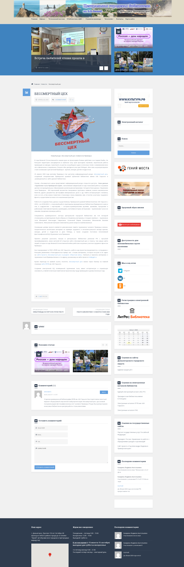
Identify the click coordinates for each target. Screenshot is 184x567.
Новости (44, 84)
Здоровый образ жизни (133, 207)
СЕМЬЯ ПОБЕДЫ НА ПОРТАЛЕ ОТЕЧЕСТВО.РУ (48, 311)
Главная (34, 19)
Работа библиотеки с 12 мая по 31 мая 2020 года (93, 312)
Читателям (109, 19)
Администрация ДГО (125, 370)
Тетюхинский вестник (57, 19)
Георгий (120, 486)
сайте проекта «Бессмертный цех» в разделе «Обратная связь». (60, 255)
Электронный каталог (132, 122)
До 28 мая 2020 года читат (132, 555)
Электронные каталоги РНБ (128, 410)
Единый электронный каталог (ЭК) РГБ (131, 392)
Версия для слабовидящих (131, 224)
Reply (104, 392)
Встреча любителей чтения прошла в (51, 370)
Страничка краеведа (93, 19)
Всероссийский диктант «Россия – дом (131, 46)
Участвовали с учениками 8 (132, 545)
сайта (43, 264)
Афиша (42, 19)
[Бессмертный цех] (71, 128)
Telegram (126, 271)
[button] (50, 555)
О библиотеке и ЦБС (74, 19)
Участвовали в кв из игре (132, 536)
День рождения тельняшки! (126, 70)
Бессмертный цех (101, 174)
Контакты (119, 19)
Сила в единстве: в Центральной (56, 56)
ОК (124, 286)
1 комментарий (60, 100)
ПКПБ (47, 264)
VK (124, 278)
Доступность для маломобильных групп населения (129, 243)
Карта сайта (130, 19)
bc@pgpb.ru (93, 257)
